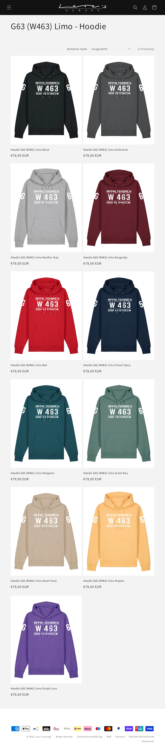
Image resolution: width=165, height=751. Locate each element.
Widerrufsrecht (64, 736)
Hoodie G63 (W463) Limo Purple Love (34, 688)
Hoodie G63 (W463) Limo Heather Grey (35, 257)
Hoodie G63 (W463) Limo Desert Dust (34, 581)
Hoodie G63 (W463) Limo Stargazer (32, 473)
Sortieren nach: (77, 49)
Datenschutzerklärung (89, 736)
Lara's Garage (43, 736)
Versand (120, 736)
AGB (109, 736)
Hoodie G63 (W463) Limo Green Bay (105, 473)
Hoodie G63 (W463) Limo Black (30, 149)
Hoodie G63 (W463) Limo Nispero (103, 581)
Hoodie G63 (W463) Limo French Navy (106, 365)
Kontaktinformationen (141, 736)
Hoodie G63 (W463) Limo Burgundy (105, 257)
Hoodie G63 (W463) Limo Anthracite (105, 149)
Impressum (148, 741)
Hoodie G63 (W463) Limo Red (29, 365)
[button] (9, 7)
